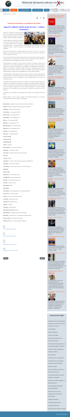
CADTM (46, 10)
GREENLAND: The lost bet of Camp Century (56, 179)
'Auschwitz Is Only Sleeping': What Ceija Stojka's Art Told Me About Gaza (56, 78)
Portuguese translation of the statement (10, 250)
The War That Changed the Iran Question (55, 57)
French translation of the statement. (9, 236)
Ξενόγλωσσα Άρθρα (24, 10)
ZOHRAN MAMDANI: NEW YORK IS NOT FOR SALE (56, 237)
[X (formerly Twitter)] (40, 18)
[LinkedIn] (44, 18)
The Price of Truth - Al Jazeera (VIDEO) (55, 218)
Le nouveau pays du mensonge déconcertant (55, 271)
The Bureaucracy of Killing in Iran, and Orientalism (56, 198)
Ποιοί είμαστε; (37, 10)
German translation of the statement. (10, 228)
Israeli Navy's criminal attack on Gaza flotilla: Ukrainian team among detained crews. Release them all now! (56, 98)
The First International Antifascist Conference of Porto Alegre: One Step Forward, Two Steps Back (56, 119)
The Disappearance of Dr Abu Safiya (56, 253)
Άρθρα (13, 10)
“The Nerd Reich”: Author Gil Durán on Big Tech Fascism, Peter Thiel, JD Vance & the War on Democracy (56, 16)
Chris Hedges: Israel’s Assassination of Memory (56, 292)
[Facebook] (37, 18)
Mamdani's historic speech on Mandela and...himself (55, 36)
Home (6, 10)
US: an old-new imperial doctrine (56, 159)
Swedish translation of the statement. (10, 244)
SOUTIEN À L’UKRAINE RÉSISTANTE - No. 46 (56, 141)
